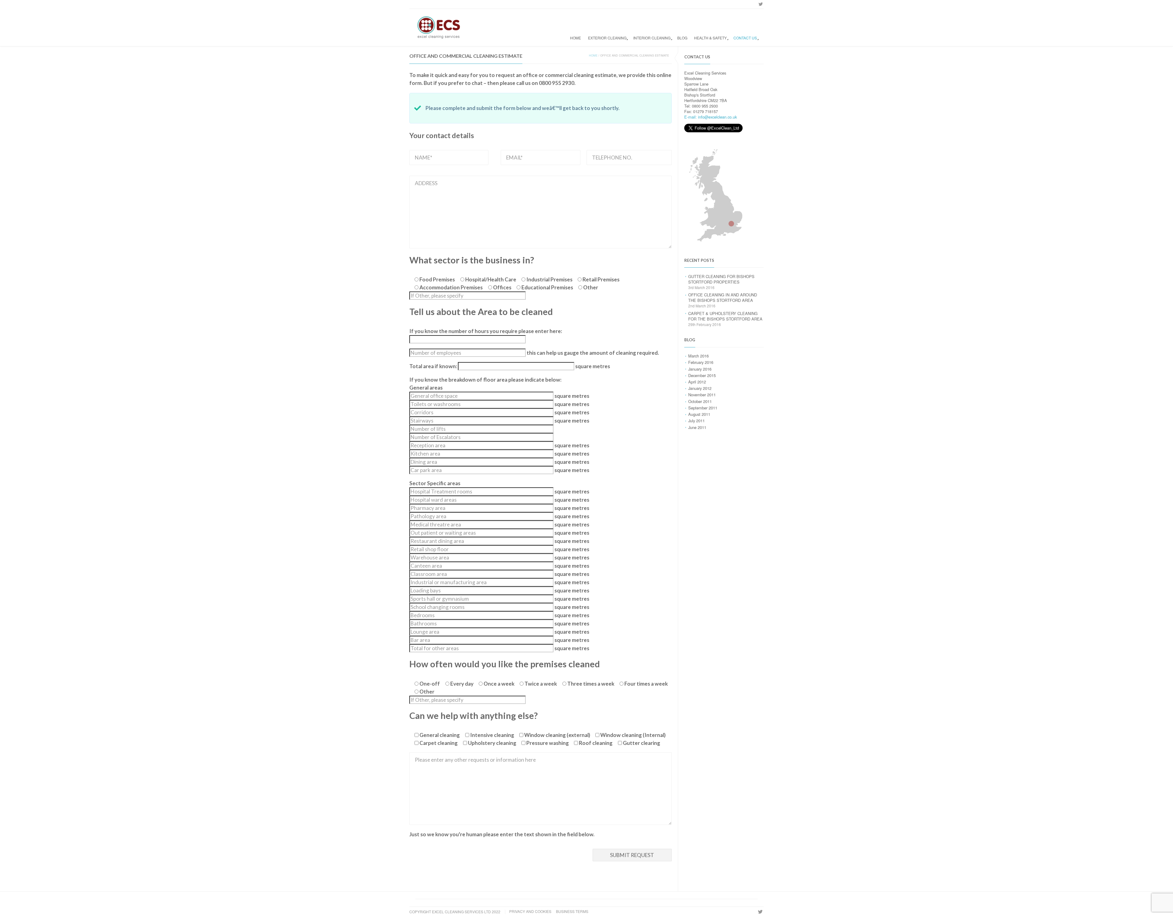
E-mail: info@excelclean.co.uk (710, 117)
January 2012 (699, 388)
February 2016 (700, 362)
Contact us (745, 37)
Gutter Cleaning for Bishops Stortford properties (721, 279)
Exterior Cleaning (607, 37)
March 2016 (698, 356)
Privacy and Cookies (530, 911)
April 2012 (697, 382)
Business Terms (572, 911)
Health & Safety (710, 37)
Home (575, 37)
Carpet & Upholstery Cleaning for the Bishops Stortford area (725, 316)
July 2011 (696, 420)
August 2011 (699, 414)
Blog (682, 37)
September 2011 (702, 408)
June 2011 (697, 427)
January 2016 (699, 369)
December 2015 (702, 375)
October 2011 (700, 401)
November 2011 (702, 395)
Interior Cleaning (652, 37)
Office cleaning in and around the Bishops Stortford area (722, 297)
